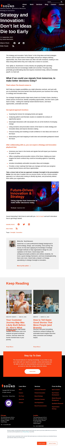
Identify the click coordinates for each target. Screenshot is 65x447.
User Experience (39, 402)
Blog (46, 4)
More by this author (23, 265)
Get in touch (40, 216)
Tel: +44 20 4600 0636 (38, 426)
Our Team (21, 396)
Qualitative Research (57, 403)
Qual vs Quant (56, 389)
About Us (24, 5)
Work (31, 4)
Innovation (19, 232)
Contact (61, 4)
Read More (9, 346)
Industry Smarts (11, 316)
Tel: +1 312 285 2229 (5, 424)
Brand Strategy (39, 396)
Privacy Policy (26, 431)
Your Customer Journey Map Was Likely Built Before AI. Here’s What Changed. (15, 325)
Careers (53, 4)
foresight (12, 232)
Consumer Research (40, 389)
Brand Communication (41, 405)
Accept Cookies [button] (41, 443)
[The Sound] (7, 6)
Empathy (35, 316)
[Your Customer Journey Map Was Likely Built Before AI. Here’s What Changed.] (19, 313)
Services (39, 4)
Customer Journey (40, 399)
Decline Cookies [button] (52, 443)
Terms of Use (5, 396)
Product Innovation (40, 392)
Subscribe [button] (32, 371)
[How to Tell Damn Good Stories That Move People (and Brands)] (46, 313)
